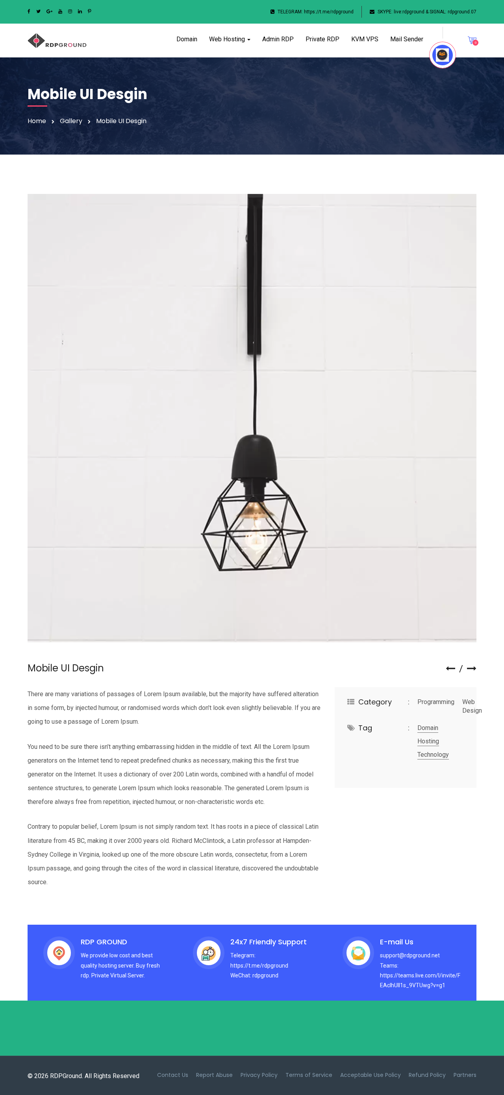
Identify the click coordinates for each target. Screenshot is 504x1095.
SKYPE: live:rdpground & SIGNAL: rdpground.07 (427, 12)
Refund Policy (427, 1075)
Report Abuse (214, 1075)
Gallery (71, 120)
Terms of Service (308, 1075)
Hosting (428, 741)
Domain (186, 39)
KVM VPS (364, 39)
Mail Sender (406, 39)
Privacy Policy (259, 1075)
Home (37, 120)
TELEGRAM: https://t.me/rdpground (316, 12)
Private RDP (322, 39)
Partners (465, 1075)
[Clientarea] (442, 55)
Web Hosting (227, 39)
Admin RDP (278, 39)
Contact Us (172, 1075)
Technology (433, 754)
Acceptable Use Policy (370, 1075)
